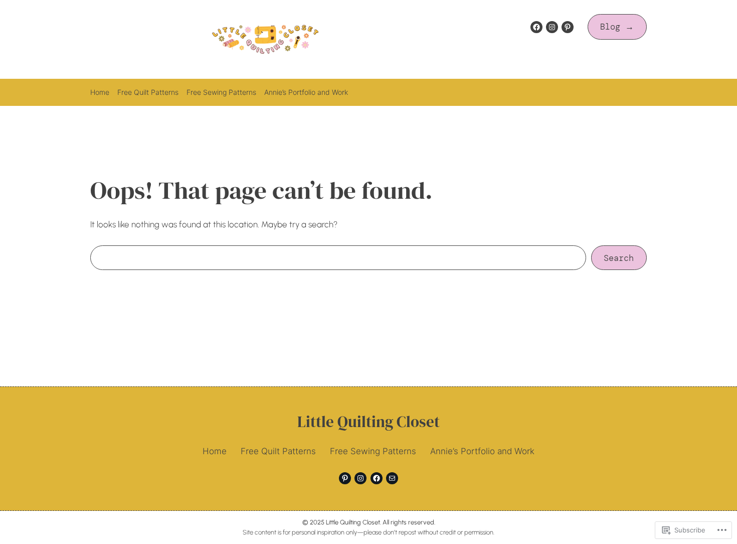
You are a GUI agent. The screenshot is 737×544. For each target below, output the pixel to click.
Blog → (617, 26)
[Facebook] (536, 27)
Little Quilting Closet (368, 421)
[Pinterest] (568, 27)
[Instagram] (552, 27)
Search (619, 257)
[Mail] (392, 478)
